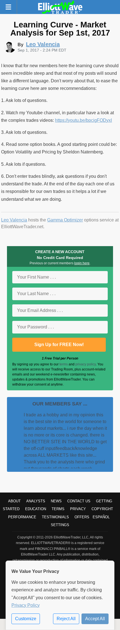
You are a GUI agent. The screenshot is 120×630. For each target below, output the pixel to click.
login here (82, 263)
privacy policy (85, 364)
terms (63, 364)
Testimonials (55, 517)
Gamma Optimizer (65, 220)
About (14, 501)
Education (35, 509)
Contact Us (78, 501)
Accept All (95, 618)
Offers (82, 517)
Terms (58, 509)
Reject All (66, 618)
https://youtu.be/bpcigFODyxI (83, 120)
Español (101, 517)
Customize (25, 618)
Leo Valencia (14, 220)
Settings (60, 525)
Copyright (102, 509)
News (56, 501)
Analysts (35, 501)
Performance (22, 517)
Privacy (78, 509)
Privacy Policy (25, 605)
